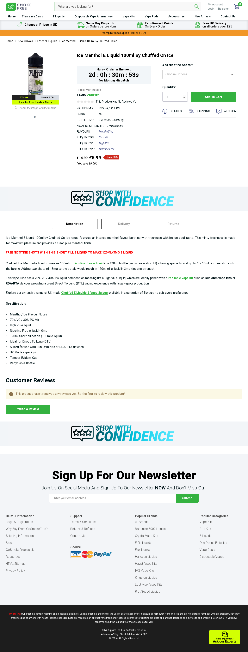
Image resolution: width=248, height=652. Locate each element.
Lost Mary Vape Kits (148, 584)
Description (74, 224)
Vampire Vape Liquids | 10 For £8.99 (124, 32)
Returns (173, 224)
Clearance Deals (32, 16)
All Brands (141, 522)
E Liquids (59, 16)
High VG (103, 143)
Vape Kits (129, 16)
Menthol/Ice (106, 131)
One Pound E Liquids (213, 543)
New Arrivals (203, 16)
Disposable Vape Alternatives (94, 16)
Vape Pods (151, 16)
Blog (9, 543)
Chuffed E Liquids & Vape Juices (84, 293)
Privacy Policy (15, 570)
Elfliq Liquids (143, 543)
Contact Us (228, 16)
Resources (13, 557)
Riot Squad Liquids (147, 591)
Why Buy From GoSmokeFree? (27, 529)
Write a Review (28, 409)
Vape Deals (207, 550)
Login (211, 8)
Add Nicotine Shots (177, 65)
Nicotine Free (107, 149)
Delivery (124, 224)
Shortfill (103, 137)
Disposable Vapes (212, 557)
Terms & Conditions (83, 522)
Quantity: (169, 87)
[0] (236, 6)
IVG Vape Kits (144, 570)
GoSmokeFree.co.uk (20, 550)
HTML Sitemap (16, 563)
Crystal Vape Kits (146, 536)
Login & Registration (19, 522)
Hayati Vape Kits (146, 563)
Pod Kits (205, 529)
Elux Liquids (143, 550)
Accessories (176, 16)
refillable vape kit (180, 278)
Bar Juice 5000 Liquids (150, 529)
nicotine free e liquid (88, 263)
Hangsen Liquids (146, 557)
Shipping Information (20, 536)
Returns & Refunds (82, 529)
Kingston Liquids (146, 577)
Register (223, 8)
